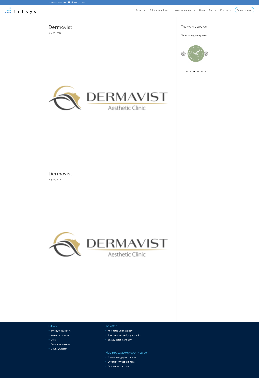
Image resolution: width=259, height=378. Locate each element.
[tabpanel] (196, 53)
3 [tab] (194, 71)
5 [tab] (201, 71)
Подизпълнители (60, 344)
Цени (202, 10)
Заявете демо (244, 10)
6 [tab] (205, 71)
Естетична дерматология (122, 357)
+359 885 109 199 (58, 2)
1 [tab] (186, 71)
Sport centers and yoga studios (124, 335)
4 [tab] (197, 71)
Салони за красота (118, 366)
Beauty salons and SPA (120, 339)
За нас (139, 10)
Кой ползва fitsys (158, 10)
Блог (211, 10)
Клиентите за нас (61, 335)
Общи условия (59, 348)
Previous (183, 54)
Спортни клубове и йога (121, 361)
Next (206, 54)
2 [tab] (190, 71)
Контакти (225, 10)
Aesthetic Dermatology (120, 330)
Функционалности (185, 10)
